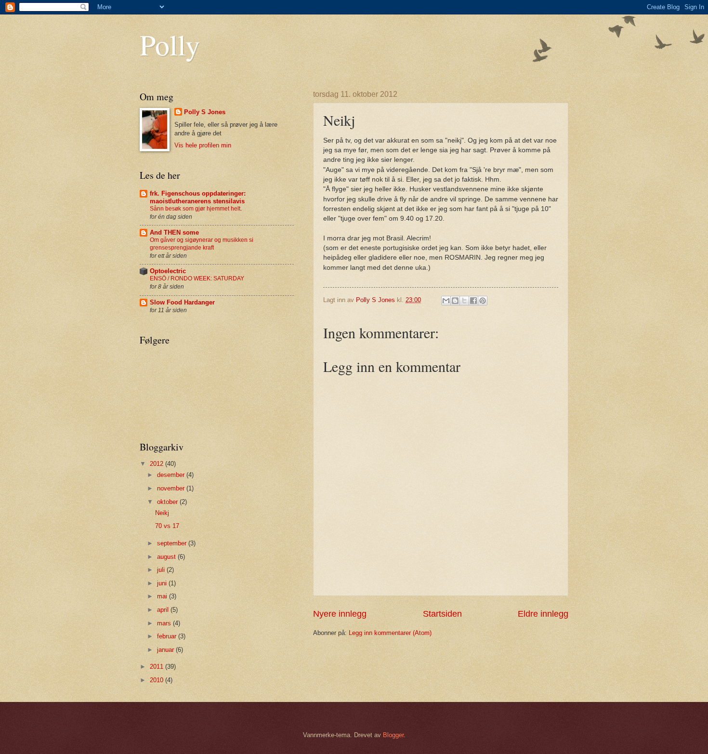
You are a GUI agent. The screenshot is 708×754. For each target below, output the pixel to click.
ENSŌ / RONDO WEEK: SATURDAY (197, 278)
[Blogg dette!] (455, 300)
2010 (157, 680)
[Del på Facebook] (473, 300)
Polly (170, 44)
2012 (157, 463)
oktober (168, 501)
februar (167, 636)
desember (171, 474)
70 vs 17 (167, 525)
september (172, 543)
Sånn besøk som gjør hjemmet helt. (196, 208)
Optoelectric (168, 271)
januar (166, 649)
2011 (157, 666)
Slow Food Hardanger (182, 302)
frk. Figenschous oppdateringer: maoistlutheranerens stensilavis (198, 197)
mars (165, 623)
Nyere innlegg (340, 614)
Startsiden (442, 614)
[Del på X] (464, 300)
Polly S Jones (204, 112)
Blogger (393, 735)
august (167, 556)
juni (163, 583)
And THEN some (174, 232)
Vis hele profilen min (202, 145)
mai (163, 596)
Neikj (162, 512)
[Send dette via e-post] (446, 300)
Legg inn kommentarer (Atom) (390, 632)
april (163, 609)
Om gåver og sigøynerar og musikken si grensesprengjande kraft (201, 244)
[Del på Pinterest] (482, 300)
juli (162, 569)
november (171, 488)
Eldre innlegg (543, 614)
